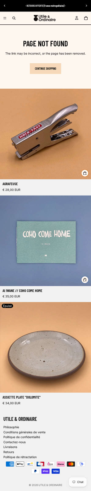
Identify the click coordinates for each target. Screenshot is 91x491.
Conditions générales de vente (24, 432)
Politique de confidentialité (21, 437)
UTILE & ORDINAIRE (50, 485)
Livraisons (10, 447)
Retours (8, 452)
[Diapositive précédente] (4, 5)
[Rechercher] (14, 18)
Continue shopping (45, 68)
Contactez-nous (14, 442)
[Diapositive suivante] (86, 5)
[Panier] (86, 18)
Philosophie (11, 427)
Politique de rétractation (20, 457)
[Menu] (5, 18)
